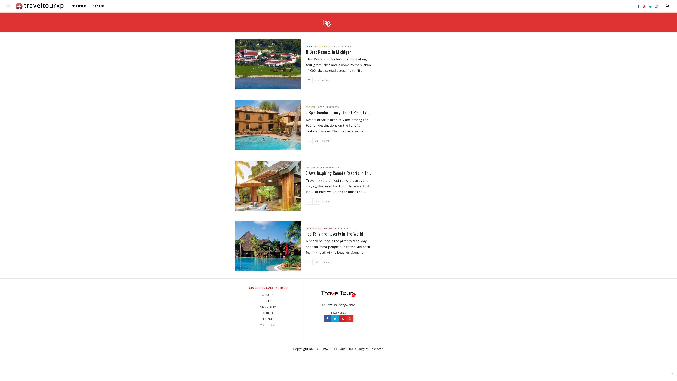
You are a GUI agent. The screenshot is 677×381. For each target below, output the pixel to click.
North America (322, 46)
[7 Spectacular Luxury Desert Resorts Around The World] (268, 125)
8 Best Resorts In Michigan (328, 52)
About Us (267, 295)
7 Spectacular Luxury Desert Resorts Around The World (338, 112)
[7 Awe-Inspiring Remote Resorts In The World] (268, 186)
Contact (268, 313)
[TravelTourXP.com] (39, 6)
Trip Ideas (98, 6)
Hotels (309, 46)
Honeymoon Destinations (319, 228)
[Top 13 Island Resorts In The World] (268, 246)
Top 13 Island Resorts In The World (334, 233)
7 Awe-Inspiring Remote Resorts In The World (338, 173)
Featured (311, 107)
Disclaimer (268, 318)
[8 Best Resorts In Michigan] (268, 64)
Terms (268, 301)
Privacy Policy (267, 307)
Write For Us (267, 324)
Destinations (79, 6)
